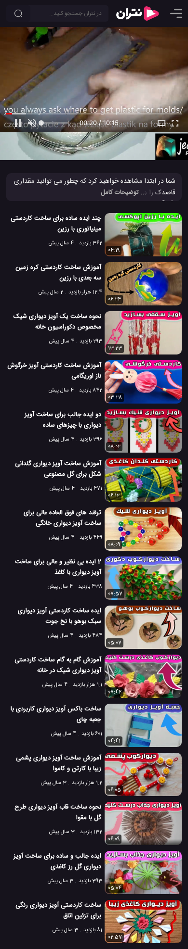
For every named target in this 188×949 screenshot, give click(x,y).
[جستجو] (18, 13)
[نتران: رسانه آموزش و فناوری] (137, 13)
